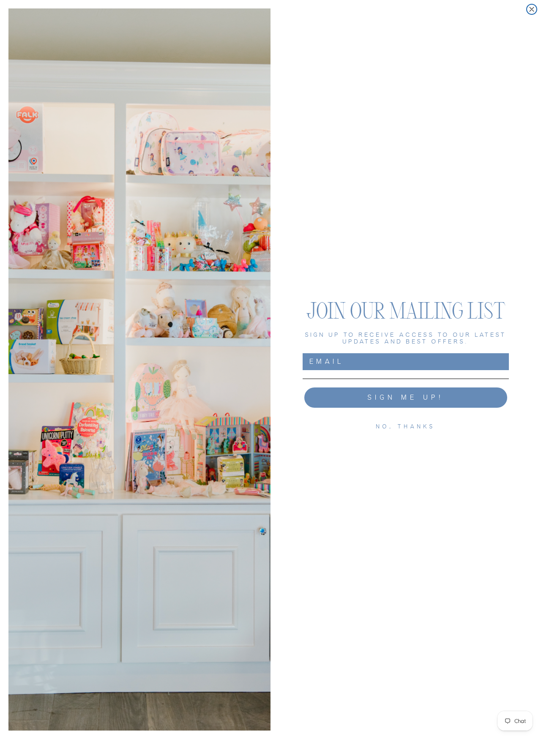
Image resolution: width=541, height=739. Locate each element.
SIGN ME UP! (406, 397)
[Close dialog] (532, 9)
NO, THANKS (406, 426)
